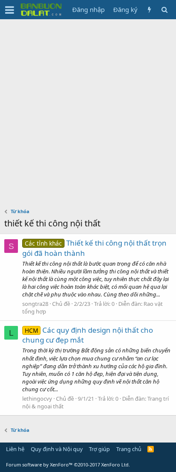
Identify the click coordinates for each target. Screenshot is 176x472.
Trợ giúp (99, 449)
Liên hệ (15, 449)
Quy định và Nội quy (57, 449)
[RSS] (150, 449)
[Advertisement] (88, 111)
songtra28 (35, 304)
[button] (10, 9)
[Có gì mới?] (149, 10)
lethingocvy (37, 398)
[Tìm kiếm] (164, 10)
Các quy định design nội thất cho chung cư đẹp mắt (87, 335)
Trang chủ (128, 449)
